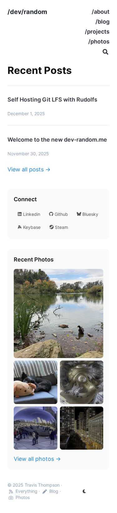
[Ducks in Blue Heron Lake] (58, 313)
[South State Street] (82, 428)
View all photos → (37, 459)
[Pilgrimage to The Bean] (35, 428)
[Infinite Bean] (82, 382)
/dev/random (27, 12)
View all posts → (29, 169)
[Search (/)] (105, 51)
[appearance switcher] (84, 491)
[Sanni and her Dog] (35, 382)
